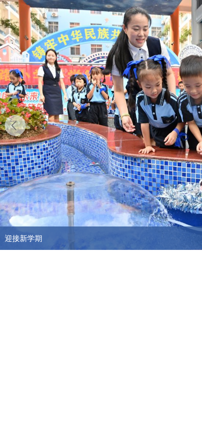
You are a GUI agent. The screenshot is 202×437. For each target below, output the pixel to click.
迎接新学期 (23, 238)
